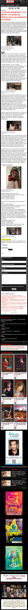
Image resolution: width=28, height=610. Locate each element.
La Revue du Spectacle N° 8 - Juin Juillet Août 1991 (20, 424)
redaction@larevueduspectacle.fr (14, 578)
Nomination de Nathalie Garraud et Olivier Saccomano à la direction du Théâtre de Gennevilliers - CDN (14, 341)
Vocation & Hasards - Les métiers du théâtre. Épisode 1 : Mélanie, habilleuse (18, 482)
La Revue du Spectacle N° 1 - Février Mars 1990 (7, 399)
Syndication (13, 579)
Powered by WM (20, 579)
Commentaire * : (5, 273)
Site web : (4, 268)
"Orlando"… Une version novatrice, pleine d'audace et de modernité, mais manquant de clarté (13, 307)
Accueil (2, 5)
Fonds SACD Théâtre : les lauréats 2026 (11, 326)
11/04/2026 (13, 485)
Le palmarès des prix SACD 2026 (9, 333)
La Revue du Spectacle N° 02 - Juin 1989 (20, 374)
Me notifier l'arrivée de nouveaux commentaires (13, 286)
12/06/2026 (13, 476)
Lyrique (17, 5)
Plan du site (6, 579)
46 (14, 310)
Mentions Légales (6, 322)
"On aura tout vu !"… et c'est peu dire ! (9, 308)
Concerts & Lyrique (10, 5)
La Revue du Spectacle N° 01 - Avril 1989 (7, 374)
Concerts (12, 312)
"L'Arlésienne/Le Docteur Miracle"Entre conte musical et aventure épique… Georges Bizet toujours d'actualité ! (13, 300)
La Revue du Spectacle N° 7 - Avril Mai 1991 (7, 423)
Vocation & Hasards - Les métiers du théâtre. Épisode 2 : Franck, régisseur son (18, 473)
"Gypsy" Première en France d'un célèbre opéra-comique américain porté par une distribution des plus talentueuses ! (14, 304)
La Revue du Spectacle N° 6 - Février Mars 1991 (20, 399)
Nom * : (3, 259)
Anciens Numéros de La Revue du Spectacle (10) (12, 346)
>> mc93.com (4, 245)
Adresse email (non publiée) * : (8, 264)
